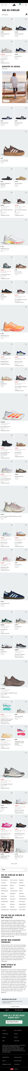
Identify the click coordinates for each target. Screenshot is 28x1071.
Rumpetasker (4, 885)
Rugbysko (21, 880)
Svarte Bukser (13, 882)
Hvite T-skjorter (14, 880)
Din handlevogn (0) (19, 1010)
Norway (16, 1069)
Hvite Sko (12, 896)
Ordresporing (5, 1033)
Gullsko (12, 888)
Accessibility (17, 1064)
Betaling (16, 1037)
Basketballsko (22, 904)
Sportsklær (12, 899)
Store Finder (16, 1040)
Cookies (4, 1060)
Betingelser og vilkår (6, 1064)
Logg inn (7, 1010)
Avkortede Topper (3, 888)
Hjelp (3, 1040)
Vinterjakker (22, 885)
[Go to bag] (25, 5)
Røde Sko (12, 907)
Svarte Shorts (22, 907)
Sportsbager (4, 896)
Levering (4, 1030)
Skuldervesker (13, 909)
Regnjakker (13, 893)
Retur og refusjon (17, 1030)
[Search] (22, 5)
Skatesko (21, 882)
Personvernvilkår (17, 1060)
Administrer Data (17, 1057)
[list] (14, 88)
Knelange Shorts (5, 909)
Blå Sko (12, 885)
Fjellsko (21, 888)
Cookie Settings (5, 1057)
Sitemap (16, 1033)
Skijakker (12, 901)
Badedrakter (4, 899)
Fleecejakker (22, 896)
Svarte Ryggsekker (22, 891)
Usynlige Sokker (14, 890)
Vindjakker (3, 907)
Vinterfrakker (4, 880)
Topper (2, 893)
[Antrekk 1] (14, 87)
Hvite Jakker (22, 901)
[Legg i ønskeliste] (12, 19)
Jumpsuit (3, 882)
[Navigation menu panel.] (2, 5)
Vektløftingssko (22, 899)
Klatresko (21, 893)
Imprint (4, 1037)
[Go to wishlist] (5, 5)
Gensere (3, 904)
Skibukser (12, 904)
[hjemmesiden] (14, 5)
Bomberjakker (4, 890)
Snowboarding (4, 901)
